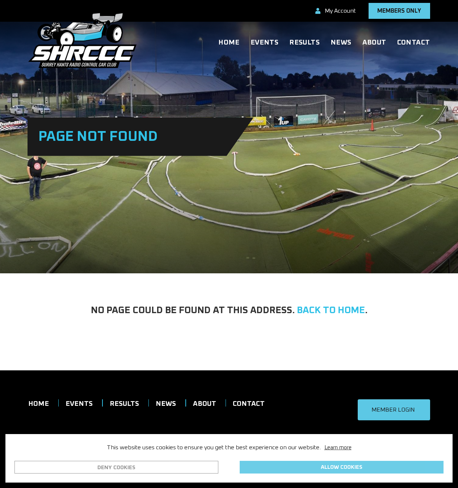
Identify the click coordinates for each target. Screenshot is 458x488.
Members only (399, 11)
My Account (340, 11)
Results (304, 42)
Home (229, 42)
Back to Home (331, 310)
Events (264, 42)
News (341, 42)
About (374, 42)
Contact (413, 42)
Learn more (338, 447)
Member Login (393, 410)
